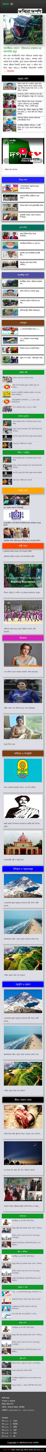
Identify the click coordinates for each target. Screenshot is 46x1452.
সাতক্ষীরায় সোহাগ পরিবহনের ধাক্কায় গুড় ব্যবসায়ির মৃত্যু (22, 50)
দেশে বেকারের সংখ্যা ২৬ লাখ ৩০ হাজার (24, 407)
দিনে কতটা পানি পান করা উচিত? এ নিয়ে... (24, 1314)
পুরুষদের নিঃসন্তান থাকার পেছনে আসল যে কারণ (26, 1299)
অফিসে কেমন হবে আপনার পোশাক (23, 378)
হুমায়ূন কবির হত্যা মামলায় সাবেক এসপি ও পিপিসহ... (27, 1228)
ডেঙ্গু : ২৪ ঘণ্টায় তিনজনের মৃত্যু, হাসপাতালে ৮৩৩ (27, 1292)
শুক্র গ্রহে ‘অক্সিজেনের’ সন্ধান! (22, 443)
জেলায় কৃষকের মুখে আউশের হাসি (22, 1370)
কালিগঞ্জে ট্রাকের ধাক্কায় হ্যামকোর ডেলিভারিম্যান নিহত (28, 118)
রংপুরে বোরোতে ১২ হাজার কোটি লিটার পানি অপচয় (27, 1385)
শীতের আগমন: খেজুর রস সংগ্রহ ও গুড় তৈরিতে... (26, 1363)
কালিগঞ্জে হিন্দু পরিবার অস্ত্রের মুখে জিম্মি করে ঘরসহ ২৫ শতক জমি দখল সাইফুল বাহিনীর (30, 111)
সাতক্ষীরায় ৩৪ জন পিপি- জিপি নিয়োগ (23, 1221)
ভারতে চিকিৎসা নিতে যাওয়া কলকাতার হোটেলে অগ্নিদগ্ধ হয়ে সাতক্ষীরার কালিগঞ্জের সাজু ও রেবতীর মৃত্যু (29, 103)
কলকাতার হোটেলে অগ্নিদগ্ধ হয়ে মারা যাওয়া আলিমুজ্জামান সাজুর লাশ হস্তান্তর (30, 95)
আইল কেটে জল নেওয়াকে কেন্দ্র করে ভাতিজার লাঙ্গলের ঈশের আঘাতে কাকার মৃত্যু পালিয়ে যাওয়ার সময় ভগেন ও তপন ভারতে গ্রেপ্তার (30, 87)
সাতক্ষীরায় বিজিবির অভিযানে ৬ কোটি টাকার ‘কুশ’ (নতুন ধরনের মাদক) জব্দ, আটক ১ (29, 127)
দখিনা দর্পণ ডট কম (11, 169)
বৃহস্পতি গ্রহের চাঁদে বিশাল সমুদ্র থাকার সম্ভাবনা (27, 436)
